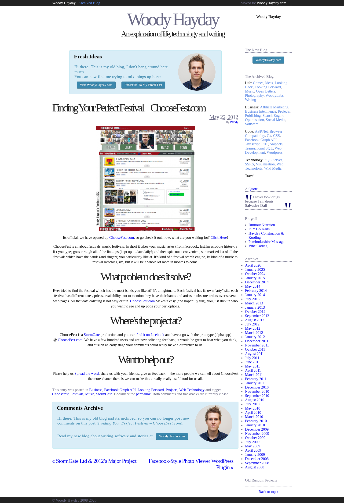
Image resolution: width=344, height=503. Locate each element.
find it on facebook (150, 335)
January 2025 (255, 269)
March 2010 (254, 417)
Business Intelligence (260, 111)
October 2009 (255, 438)
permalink (143, 394)
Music (89, 394)
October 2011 (255, 349)
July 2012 (252, 324)
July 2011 (252, 358)
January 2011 (255, 383)
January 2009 (255, 455)
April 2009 (253, 450)
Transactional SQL (259, 148)
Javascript (252, 144)
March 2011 (254, 375)
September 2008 (257, 463)
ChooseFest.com (121, 237)
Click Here (219, 237)
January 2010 (255, 425)
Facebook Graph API (120, 390)
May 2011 (252, 366)
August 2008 (254, 467)
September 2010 (257, 396)
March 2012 (254, 333)
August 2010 (254, 400)
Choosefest (60, 394)
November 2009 (257, 433)
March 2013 (254, 303)
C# (269, 136)
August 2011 (254, 354)
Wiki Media (273, 168)
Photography (254, 95)
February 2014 (256, 291)
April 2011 (253, 370)
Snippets (276, 144)
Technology (254, 160)
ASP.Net (261, 131)
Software (251, 124)
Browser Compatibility (263, 133)
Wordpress (274, 152)
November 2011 (257, 345)
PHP (264, 144)
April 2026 (253, 265)
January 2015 (255, 278)
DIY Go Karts (259, 229)
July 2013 (252, 299)
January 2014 (255, 295)
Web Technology (192, 390)
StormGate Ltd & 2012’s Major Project (94, 461)
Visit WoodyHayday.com (96, 85)
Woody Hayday (64, 3)
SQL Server (273, 160)
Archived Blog (89, 3)
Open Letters (265, 91)
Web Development (263, 150)
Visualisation (265, 164)
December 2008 (257, 459)
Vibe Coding (258, 246)
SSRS (249, 164)
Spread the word (86, 373)
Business (95, 390)
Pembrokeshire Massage (266, 242)
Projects (171, 390)
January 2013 (255, 307)
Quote (253, 189)
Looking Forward (151, 390)
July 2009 (252, 442)
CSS (276, 136)
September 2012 (257, 316)
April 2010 (253, 412)
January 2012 (255, 337)
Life (248, 83)
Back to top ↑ (268, 492)
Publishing (253, 116)
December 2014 (257, 282)
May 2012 (252, 328)
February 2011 (256, 379)
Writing (250, 100)
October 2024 (255, 274)
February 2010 (256, 421)
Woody (234, 122)
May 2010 (252, 408)
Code (249, 131)
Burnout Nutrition (262, 225)
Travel (249, 176)
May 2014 (252, 286)
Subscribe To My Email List (143, 85)
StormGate (92, 335)
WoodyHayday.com (271, 3)
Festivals (76, 394)
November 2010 (257, 391)
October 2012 (255, 312)
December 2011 (256, 341)
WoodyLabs (275, 95)
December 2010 (257, 387)
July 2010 (252, 404)
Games (258, 83)
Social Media (275, 120)
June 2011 (252, 362)
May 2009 (252, 446)
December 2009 (257, 429)
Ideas (269, 83)
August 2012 (254, 320)
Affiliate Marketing (274, 107)
